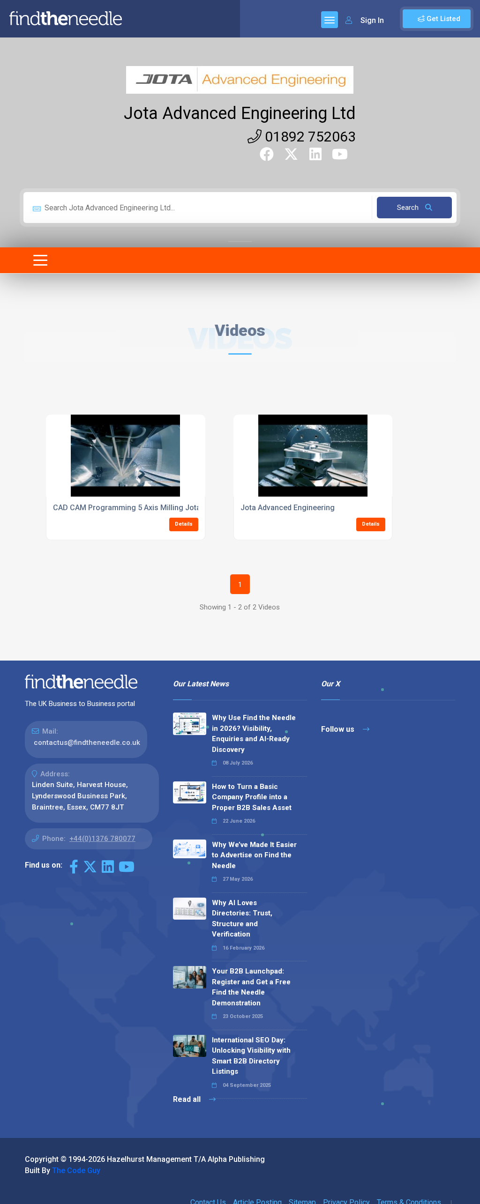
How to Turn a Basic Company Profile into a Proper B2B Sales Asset (252, 797)
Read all (187, 1099)
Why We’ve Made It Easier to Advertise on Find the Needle (254, 855)
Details (184, 524)
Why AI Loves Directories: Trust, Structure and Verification (242, 919)
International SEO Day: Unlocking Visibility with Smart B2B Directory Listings (251, 1056)
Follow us (338, 729)
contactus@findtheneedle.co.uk (87, 742)
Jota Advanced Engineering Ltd (240, 113)
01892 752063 (309, 136)
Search (408, 207)
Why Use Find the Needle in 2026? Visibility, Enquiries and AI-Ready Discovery (254, 733)
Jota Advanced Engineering (287, 507)
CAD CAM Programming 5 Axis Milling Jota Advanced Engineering (166, 507)
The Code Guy (76, 1170)
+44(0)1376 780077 (102, 838)
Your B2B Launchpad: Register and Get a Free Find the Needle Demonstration (251, 987)
